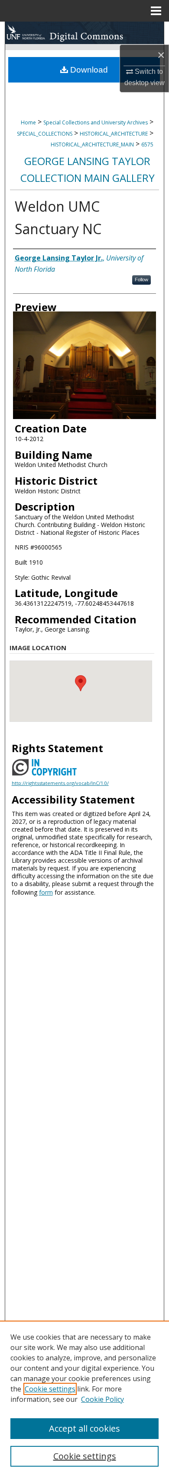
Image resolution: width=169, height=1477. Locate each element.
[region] (84, 1399)
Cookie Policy (102, 1399)
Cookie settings (50, 1389)
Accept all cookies (84, 1428)
